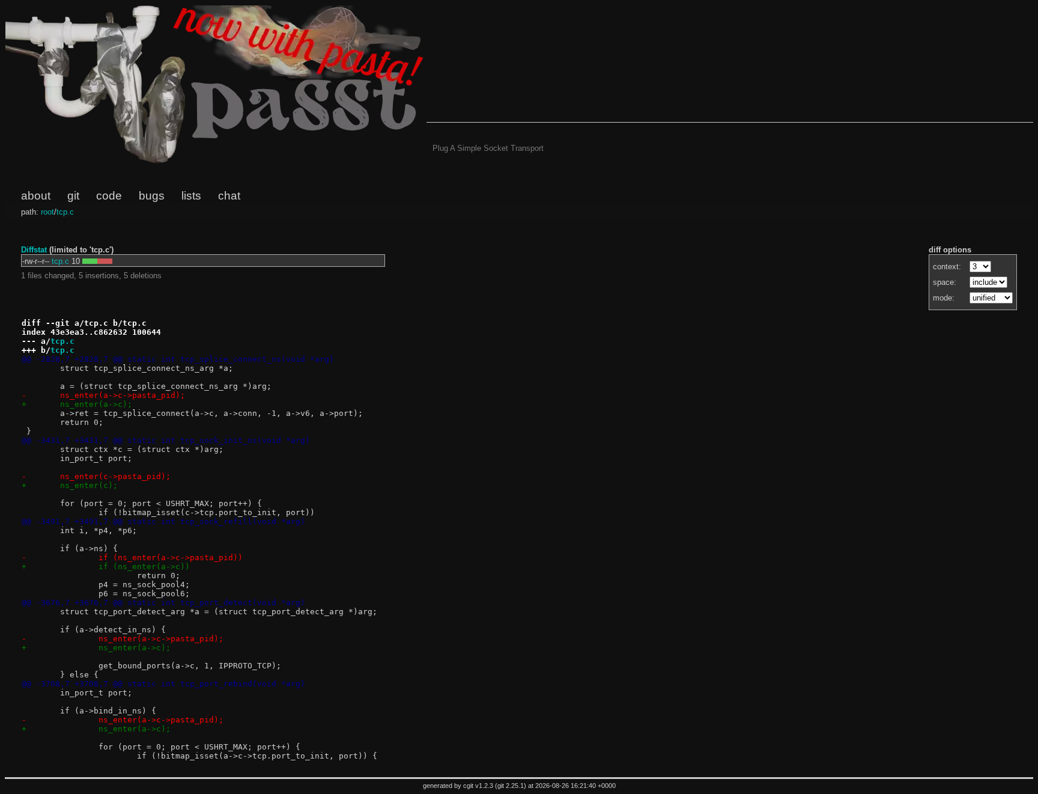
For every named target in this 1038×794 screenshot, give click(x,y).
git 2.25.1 (510, 785)
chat (229, 195)
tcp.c (65, 211)
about (35, 195)
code (109, 195)
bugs (152, 195)
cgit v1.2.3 (478, 785)
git (73, 195)
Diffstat (34, 249)
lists (191, 195)
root (47, 211)
